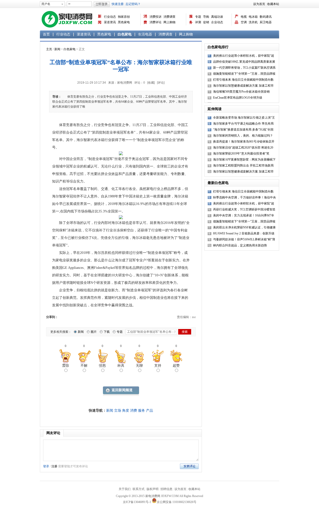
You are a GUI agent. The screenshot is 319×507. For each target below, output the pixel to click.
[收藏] (151, 82)
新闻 (99, 19)
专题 (198, 16)
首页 (46, 34)
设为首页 (259, 4)
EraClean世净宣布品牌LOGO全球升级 (237, 97)
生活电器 (145, 34)
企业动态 (217, 22)
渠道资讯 (110, 22)
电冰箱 (253, 16)
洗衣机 (253, 22)
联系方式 (139, 489)
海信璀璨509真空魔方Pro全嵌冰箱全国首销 (241, 91)
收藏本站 (273, 4)
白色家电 (125, 34)
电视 (244, 16)
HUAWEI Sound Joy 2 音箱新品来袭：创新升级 (243, 233)
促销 (206, 22)
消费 (145, 19)
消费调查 (169, 16)
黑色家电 (124, 22)
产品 (236, 19)
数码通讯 (266, 16)
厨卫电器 (266, 22)
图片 (94, 332)
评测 (198, 22)
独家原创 (124, 16)
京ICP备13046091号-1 (137, 502)
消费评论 (155, 22)
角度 (125, 410)
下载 (107, 332)
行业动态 (110, 16)
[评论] (160, 82)
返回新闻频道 (122, 390)
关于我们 (125, 489)
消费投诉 (155, 16)
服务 (191, 19)
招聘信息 (166, 489)
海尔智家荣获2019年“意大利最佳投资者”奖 (241, 153)
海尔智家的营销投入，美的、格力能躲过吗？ (243, 135)
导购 (206, 16)
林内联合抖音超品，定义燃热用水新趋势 (240, 245)
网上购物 (169, 22)
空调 (244, 22)
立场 (117, 410)
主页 (49, 49)
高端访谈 (217, 16)
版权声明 (153, 489)
